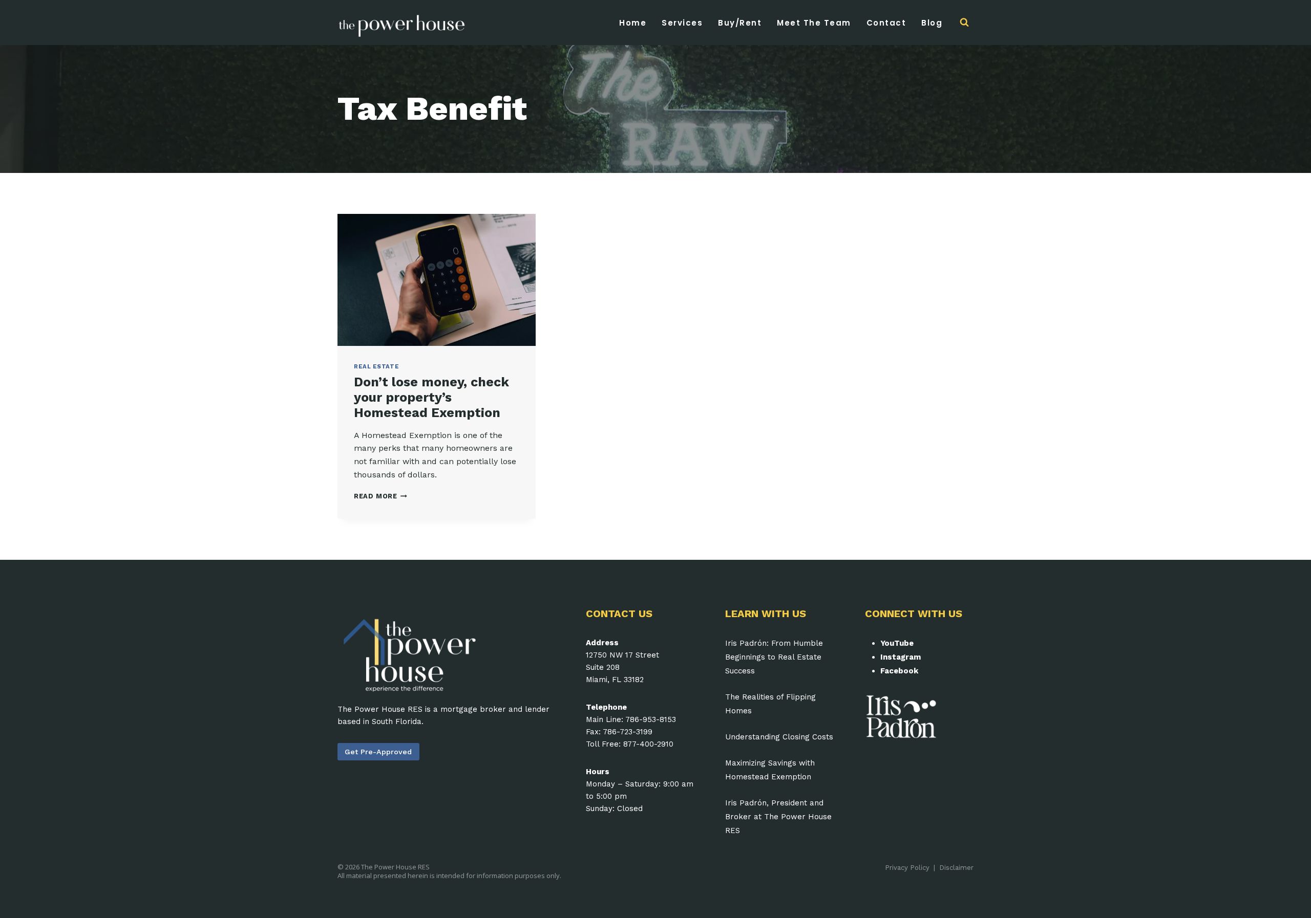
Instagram (900, 657)
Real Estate (376, 366)
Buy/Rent (740, 22)
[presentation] (436, 280)
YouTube (897, 643)
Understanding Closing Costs (779, 736)
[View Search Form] (964, 22)
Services (682, 22)
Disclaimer (956, 867)
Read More (380, 496)
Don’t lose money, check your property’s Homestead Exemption (431, 397)
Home (632, 22)
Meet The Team (814, 22)
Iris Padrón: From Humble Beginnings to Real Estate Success (774, 657)
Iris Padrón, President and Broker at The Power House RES (778, 816)
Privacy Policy (907, 867)
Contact (886, 22)
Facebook (899, 670)
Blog (931, 22)
